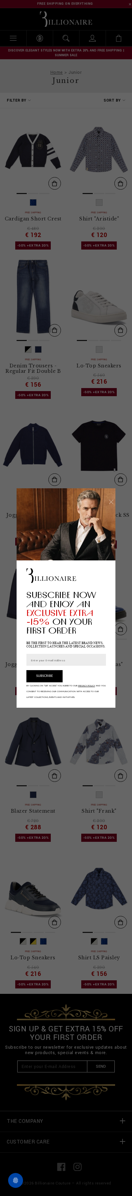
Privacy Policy (86, 686)
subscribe (44, 676)
